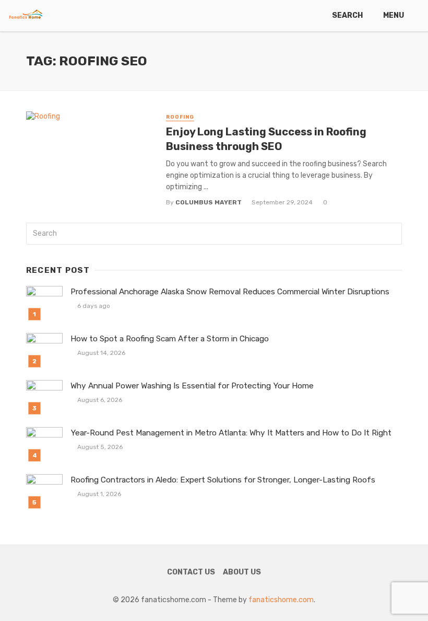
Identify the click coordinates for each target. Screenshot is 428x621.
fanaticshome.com (281, 599)
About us (242, 572)
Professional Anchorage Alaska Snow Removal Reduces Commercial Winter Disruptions (229, 291)
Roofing (180, 117)
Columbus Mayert (208, 202)
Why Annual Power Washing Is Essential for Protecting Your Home (192, 385)
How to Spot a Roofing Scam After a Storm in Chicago (169, 338)
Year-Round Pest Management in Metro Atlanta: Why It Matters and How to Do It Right (230, 433)
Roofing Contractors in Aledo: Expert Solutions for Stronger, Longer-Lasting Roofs (222, 480)
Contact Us (191, 572)
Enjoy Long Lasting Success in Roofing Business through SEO (266, 139)
